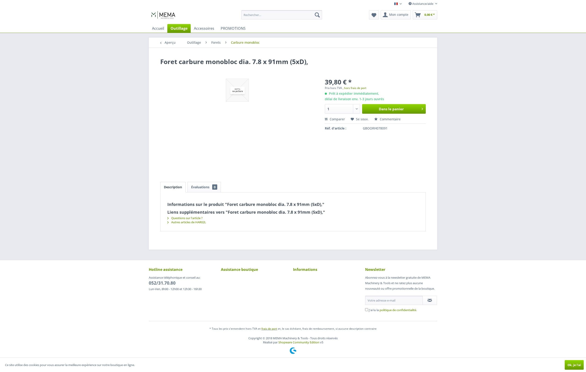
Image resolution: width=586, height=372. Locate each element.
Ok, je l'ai (574, 365)
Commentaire (390, 119)
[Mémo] (374, 14)
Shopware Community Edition (298, 342)
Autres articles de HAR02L (188, 222)
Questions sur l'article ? (187, 218)
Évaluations (203, 187)
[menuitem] (281, 14)
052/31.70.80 (162, 283)
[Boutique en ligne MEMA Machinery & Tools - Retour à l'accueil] (163, 16)
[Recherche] (317, 14)
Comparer (337, 119)
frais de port (269, 329)
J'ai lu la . (393, 310)
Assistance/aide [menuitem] (423, 4)
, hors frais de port (354, 88)
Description (173, 187)
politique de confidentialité (398, 310)
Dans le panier (391, 109)
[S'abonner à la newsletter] (430, 300)
